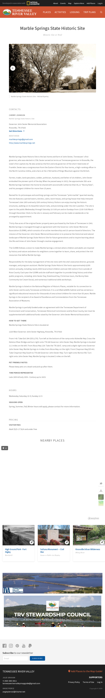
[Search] (101, 12)
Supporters (95, 677)
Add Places (91, 3)
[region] (52, 483)
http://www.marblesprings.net (22, 143)
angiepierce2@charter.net (14, 691)
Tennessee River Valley (18, 671)
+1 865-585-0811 (10, 681)
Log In (100, 3)
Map (69, 3)
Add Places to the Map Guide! (86, 671)
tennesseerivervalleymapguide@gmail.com (21, 683)
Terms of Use (88, 682)
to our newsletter (18, 652)
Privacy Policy (74, 682)
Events (63, 3)
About (55, 3)
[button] (12, 68)
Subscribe (37, 658)
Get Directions (15, 131)
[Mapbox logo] (93, 518)
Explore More (79, 3)
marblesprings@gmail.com (21, 139)
